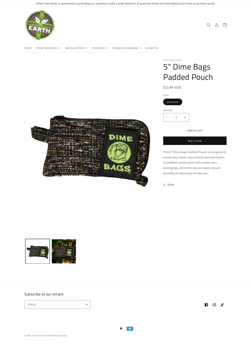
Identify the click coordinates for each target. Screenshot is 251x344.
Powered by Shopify (58, 335)
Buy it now (195, 141)
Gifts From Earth (40, 335)
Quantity (167, 110)
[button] (48, 48)
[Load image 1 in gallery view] (37, 251)
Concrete (172, 102)
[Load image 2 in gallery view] (64, 251)
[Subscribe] (86, 304)
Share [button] (170, 184)
